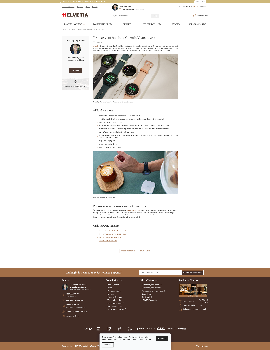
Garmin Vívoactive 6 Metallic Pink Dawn (113, 234)
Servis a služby (147, 297)
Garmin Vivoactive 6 (134, 210)
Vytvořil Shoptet (202, 346)
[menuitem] (74, 24)
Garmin (95, 46)
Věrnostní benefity (114, 300)
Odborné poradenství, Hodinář (194, 309)
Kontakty (95, 7)
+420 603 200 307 (73, 294)
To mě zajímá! (200, 1)
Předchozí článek (128, 251)
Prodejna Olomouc (68, 7)
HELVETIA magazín (149, 300)
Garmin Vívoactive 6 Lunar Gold (110, 237)
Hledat (155, 16)
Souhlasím (162, 338)
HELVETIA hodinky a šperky (76, 311)
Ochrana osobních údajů (116, 309)
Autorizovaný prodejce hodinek (153, 291)
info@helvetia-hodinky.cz (75, 300)
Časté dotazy (147, 294)
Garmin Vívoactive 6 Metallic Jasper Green (114, 231)
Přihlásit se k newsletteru (192, 273)
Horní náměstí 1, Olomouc (193, 305)
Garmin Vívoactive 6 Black (108, 240)
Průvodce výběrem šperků (151, 288)
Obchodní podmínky (115, 306)
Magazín (80, 7)
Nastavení (108, 345)
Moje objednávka (113, 285)
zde (150, 339)
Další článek (145, 251)
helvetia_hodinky (72, 316)
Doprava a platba (113, 291)
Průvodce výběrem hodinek (75, 86)
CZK (191, 6)
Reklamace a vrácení (115, 303)
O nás (88, 7)
